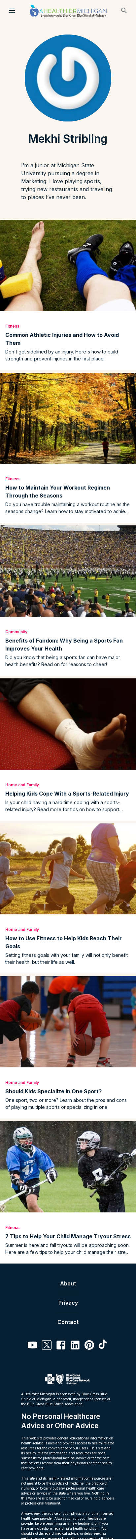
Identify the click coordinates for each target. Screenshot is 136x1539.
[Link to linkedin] (75, 1346)
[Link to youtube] (32, 1346)
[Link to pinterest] (89, 1346)
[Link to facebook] (61, 1346)
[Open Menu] (11, 10)
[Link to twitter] (46, 1346)
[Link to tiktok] (103, 1346)
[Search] (124, 10)
